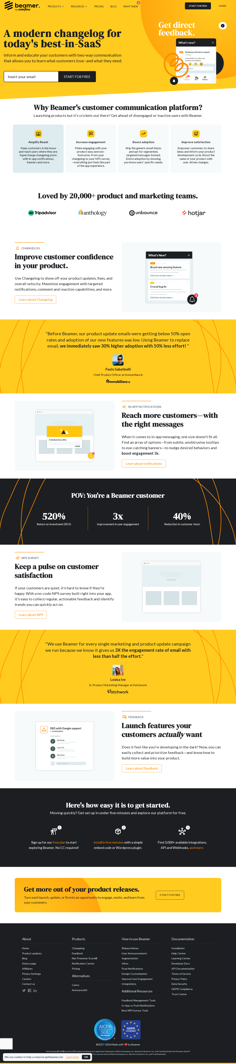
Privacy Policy (179, 978)
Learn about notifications (144, 463)
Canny (75, 984)
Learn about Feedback (142, 768)
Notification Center (83, 963)
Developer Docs (180, 963)
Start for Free (170, 894)
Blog (24, 958)
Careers (26, 978)
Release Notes (130, 948)
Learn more (72, 1057)
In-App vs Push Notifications (138, 1005)
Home (25, 948)
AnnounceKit (79, 990)
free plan (59, 842)
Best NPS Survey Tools (135, 1010)
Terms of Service (181, 973)
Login (222, 5)
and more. (197, 848)
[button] (56, 6)
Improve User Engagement (137, 978)
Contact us (28, 983)
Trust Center (179, 994)
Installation (178, 948)
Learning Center (180, 958)
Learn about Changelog (35, 299)
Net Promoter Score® (84, 958)
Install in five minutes (108, 842)
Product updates (32, 953)
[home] (22, 6)
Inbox (125, 963)
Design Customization (134, 973)
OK (86, 1056)
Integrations (129, 983)
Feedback (77, 953)
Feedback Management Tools (139, 1000)
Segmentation (130, 958)
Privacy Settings (31, 973)
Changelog (78, 948)
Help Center (178, 953)
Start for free (198, 5)
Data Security (179, 983)
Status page (29, 963)
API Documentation (183, 968)
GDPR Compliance (182, 989)
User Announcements (134, 953)
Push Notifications (132, 968)
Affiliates (27, 968)
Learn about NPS (31, 615)
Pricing (76, 968)
